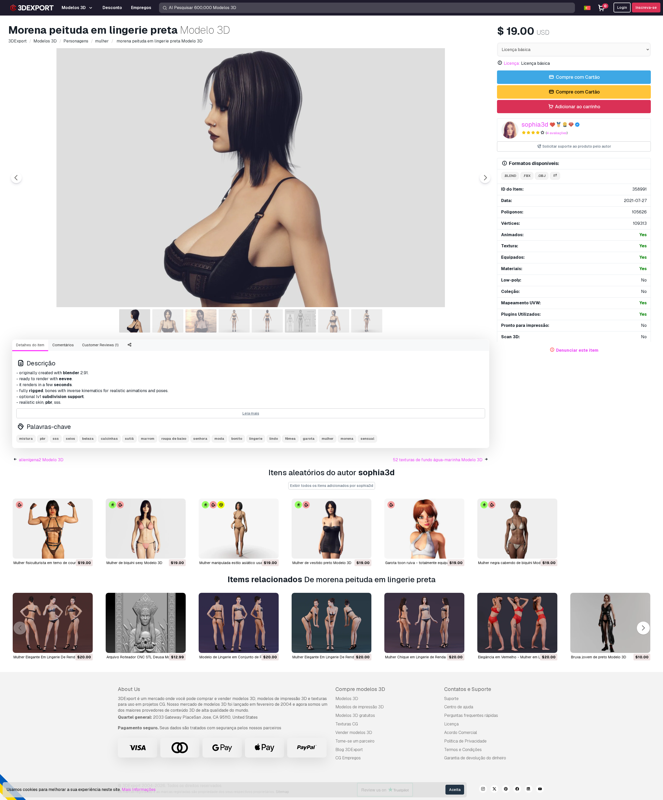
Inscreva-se (646, 7)
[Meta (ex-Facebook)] (517, 789)
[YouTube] (540, 789)
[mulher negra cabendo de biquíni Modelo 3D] (517, 529)
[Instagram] (483, 789)
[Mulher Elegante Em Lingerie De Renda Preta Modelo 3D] (53, 623)
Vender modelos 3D (353, 732)
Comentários (63, 345)
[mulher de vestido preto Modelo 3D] (332, 529)
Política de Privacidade (465, 741)
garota (309, 438)
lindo (273, 438)
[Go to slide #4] (234, 321)
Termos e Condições (463, 749)
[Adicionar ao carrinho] (74, 551)
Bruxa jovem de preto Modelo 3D (598, 657)
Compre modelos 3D (360, 689)
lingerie (255, 438)
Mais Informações (139, 789)
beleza (88, 438)
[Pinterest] (506, 789)
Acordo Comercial (460, 732)
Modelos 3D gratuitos (355, 715)
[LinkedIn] (528, 789)
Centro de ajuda (458, 707)
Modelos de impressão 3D (359, 707)
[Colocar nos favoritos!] (85, 551)
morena (347, 438)
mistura (26, 438)
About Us (129, 689)
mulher (328, 438)
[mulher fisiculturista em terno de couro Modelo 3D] (53, 529)
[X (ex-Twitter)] (494, 789)
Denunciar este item (577, 350)
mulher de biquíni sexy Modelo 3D (134, 562)
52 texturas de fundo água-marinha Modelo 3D (437, 460)
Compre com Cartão (577, 77)
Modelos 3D (346, 698)
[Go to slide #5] (267, 321)
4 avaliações (556, 133)
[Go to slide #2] (167, 321)
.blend (510, 176)
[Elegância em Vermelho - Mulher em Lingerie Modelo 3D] (517, 623)
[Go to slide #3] (201, 321)
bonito (236, 438)
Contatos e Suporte (467, 689)
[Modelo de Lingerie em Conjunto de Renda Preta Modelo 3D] (239, 623)
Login (622, 7)
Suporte (451, 698)
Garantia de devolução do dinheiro (475, 758)
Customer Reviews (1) (100, 345)
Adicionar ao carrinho (577, 107)
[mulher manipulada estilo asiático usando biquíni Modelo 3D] (239, 529)
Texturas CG (346, 724)
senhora (200, 438)
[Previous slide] (16, 177)
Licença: (512, 63)
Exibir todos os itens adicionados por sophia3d (331, 485)
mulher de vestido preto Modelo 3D (321, 562)
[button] (643, 628)
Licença (451, 724)
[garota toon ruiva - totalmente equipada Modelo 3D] (424, 529)
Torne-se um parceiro (354, 741)
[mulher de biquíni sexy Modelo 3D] (146, 529)
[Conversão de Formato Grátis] (555, 176)
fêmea (290, 438)
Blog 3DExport (349, 749)
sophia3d (534, 124)
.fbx (527, 176)
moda (219, 438)
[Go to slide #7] (333, 321)
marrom (147, 438)
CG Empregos (348, 758)
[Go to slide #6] (300, 321)
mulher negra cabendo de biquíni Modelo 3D (514, 562)
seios (70, 438)
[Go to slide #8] (366, 321)
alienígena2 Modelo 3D (41, 460)
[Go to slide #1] (134, 321)
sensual (367, 438)
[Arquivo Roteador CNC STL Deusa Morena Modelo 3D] (146, 623)
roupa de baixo (173, 438)
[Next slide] (485, 177)
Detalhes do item (30, 345)
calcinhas (109, 438)
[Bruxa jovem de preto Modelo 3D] (610, 623)
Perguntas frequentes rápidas (471, 715)
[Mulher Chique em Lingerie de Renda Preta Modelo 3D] (424, 623)
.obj (542, 176)
